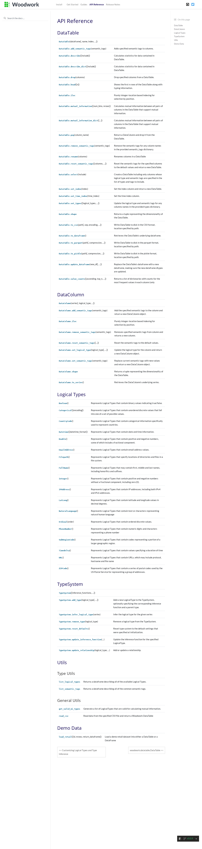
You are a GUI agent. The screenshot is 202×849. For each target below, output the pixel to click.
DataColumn (179, 29)
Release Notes (113, 4)
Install (59, 4)
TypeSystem (179, 36)
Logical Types (179, 32)
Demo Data (179, 44)
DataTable (178, 25)
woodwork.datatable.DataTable (145, 750)
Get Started (72, 4)
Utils (176, 40)
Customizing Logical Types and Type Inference (78, 752)
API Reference (96, 4)
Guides (83, 4)
